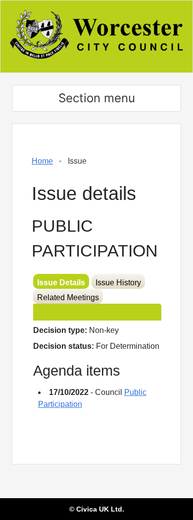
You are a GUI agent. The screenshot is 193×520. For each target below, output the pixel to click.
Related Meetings (68, 297)
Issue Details (61, 282)
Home (42, 161)
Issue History (118, 282)
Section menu (96, 98)
